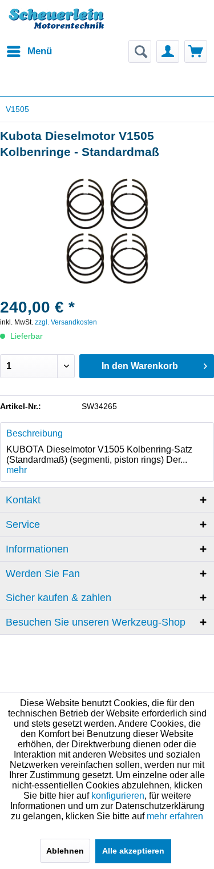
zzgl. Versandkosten (66, 322)
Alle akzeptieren (133, 850)
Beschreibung (34, 433)
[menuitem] (29, 51)
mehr (16, 470)
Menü (39, 51)
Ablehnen (65, 850)
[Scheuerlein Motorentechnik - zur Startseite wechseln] (56, 26)
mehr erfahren (175, 816)
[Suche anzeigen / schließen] (139, 51)
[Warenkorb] (195, 51)
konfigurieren (117, 795)
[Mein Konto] (167, 51)
